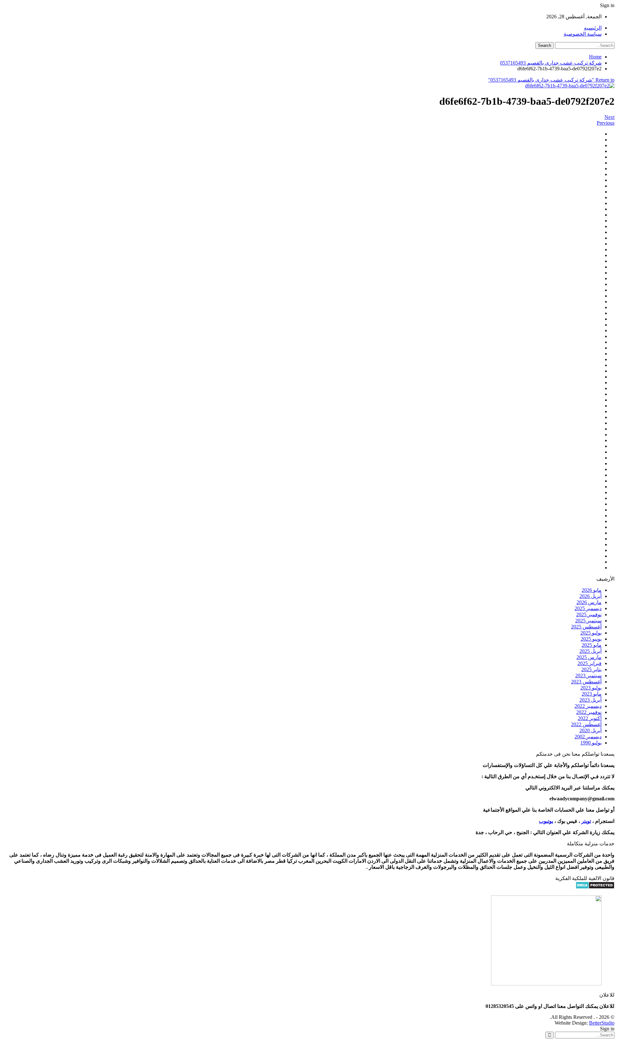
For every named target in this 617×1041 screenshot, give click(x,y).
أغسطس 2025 (586, 626)
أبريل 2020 (590, 730)
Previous (605, 123)
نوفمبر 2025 (589, 614)
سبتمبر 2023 (588, 675)
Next (609, 117)
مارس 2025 (589, 657)
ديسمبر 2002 (588, 736)
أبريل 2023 (590, 700)
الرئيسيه (593, 28)
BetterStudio (601, 1023)
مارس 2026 (589, 602)
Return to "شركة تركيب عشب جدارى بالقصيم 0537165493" (551, 80)
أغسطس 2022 (586, 724)
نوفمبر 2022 (589, 712)
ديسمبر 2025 (588, 608)
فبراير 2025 (589, 663)
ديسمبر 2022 (588, 706)
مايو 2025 (592, 645)
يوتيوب (546, 821)
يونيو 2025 (591, 639)
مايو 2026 (592, 590)
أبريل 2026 (590, 596)
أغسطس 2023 (586, 681)
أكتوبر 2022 (590, 718)
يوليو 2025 (591, 633)
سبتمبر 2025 (588, 620)
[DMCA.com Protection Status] (595, 887)
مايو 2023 (592, 694)
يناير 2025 (591, 669)
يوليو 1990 (591, 742)
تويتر (586, 821)
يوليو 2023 (591, 687)
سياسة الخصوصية (583, 34)
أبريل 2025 (590, 651)
